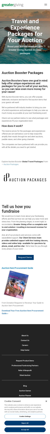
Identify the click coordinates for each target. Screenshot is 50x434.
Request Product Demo (25, 361)
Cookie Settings (25, 416)
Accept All (25, 430)
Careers (25, 345)
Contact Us (25, 340)
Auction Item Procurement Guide (17, 268)
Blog (25, 386)
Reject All (25, 423)
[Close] (46, 401)
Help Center (25, 350)
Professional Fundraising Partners (25, 365)
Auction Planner (25, 395)
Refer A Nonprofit (25, 370)
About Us (25, 335)
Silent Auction (25, 375)
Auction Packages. (11, 164)
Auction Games (25, 391)
